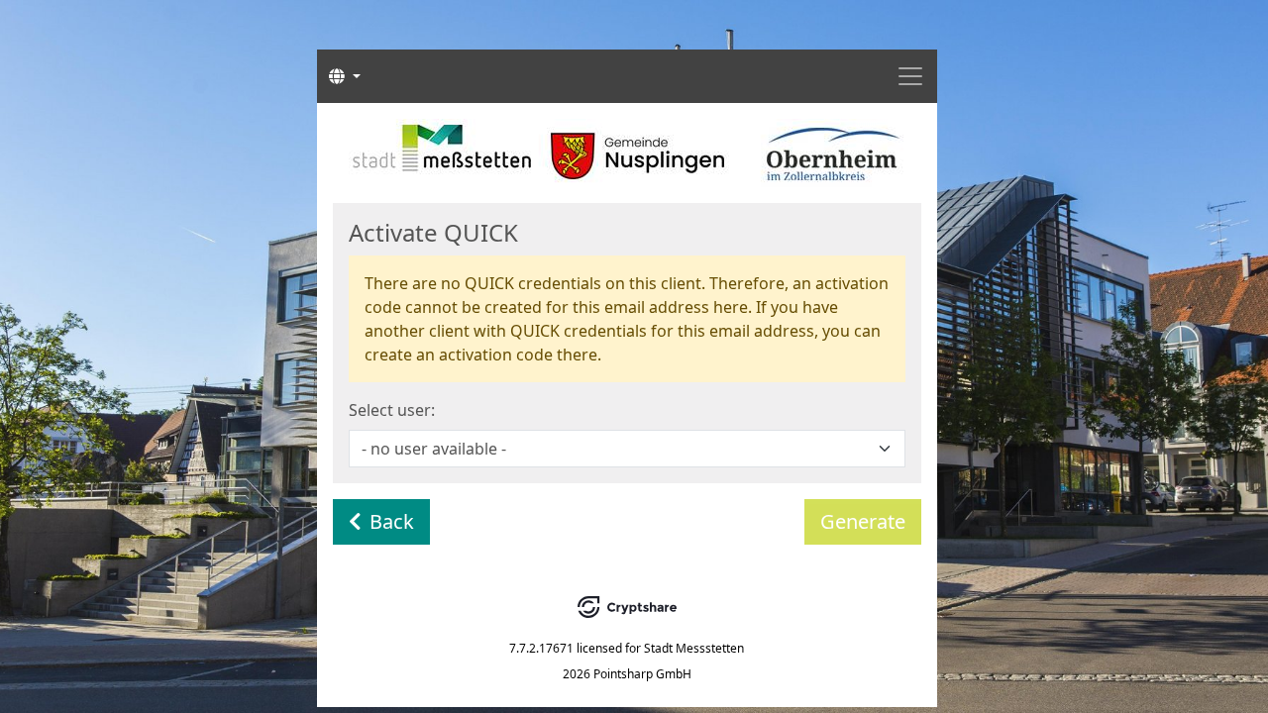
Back (392, 521)
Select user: (392, 410)
